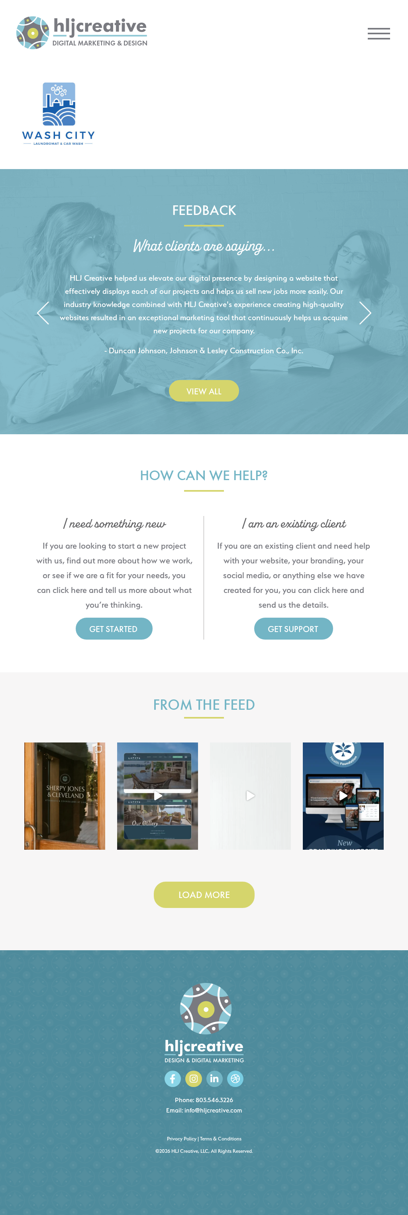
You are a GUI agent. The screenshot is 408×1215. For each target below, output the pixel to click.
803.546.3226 (214, 1100)
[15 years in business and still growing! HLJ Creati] (250, 796)
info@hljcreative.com (213, 1110)
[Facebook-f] (173, 1079)
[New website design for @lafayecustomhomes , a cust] (157, 796)
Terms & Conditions (220, 1139)
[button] (43, 314)
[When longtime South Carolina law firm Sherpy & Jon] (64, 796)
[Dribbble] (235, 1079)
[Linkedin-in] (214, 1079)
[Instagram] (193, 1079)
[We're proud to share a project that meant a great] (343, 796)
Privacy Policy (181, 1139)
